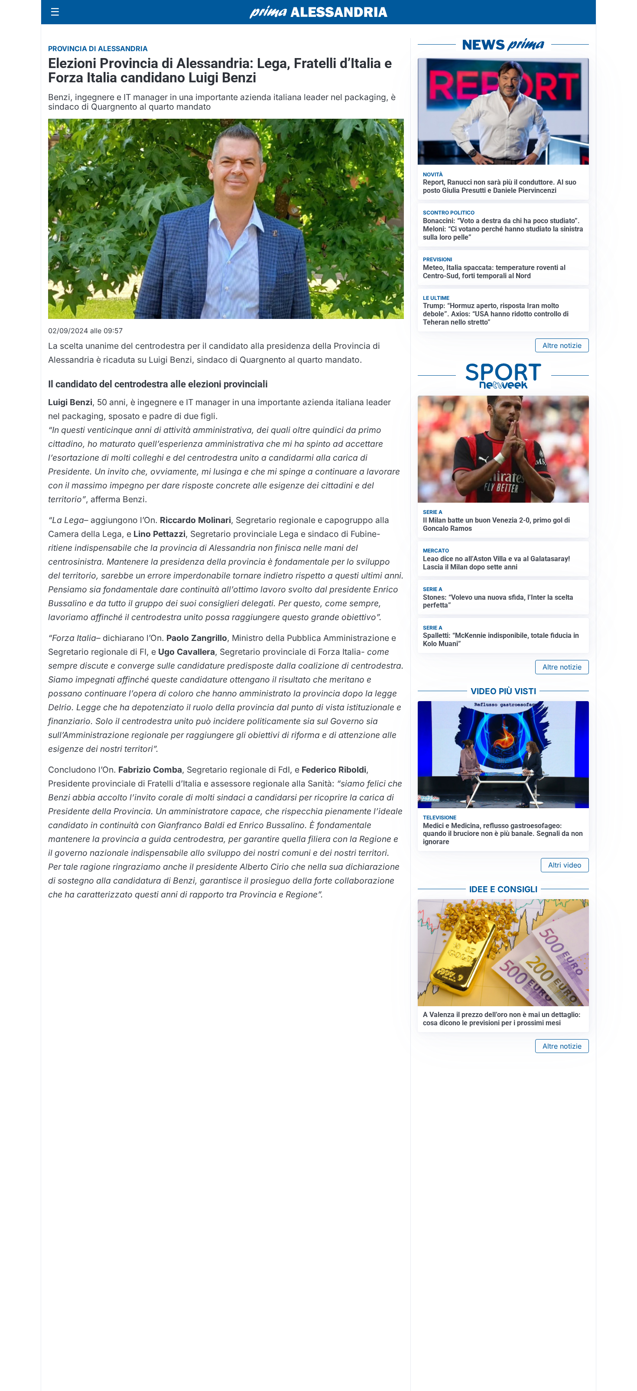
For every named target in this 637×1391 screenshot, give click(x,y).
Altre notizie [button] (562, 345)
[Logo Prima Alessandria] (319, 12)
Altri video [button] (565, 865)
